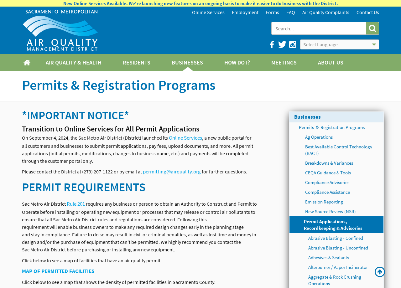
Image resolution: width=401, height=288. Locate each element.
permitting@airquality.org (172, 171)
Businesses (307, 116)
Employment (245, 12)
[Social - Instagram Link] (292, 44)
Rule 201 (76, 203)
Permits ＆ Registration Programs (332, 127)
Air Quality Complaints (325, 12)
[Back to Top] (379, 272)
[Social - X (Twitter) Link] (282, 44)
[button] (372, 28)
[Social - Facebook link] (271, 44)
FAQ (290, 12)
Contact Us (368, 12)
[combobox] (319, 28)
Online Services (208, 12)
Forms (272, 12)
